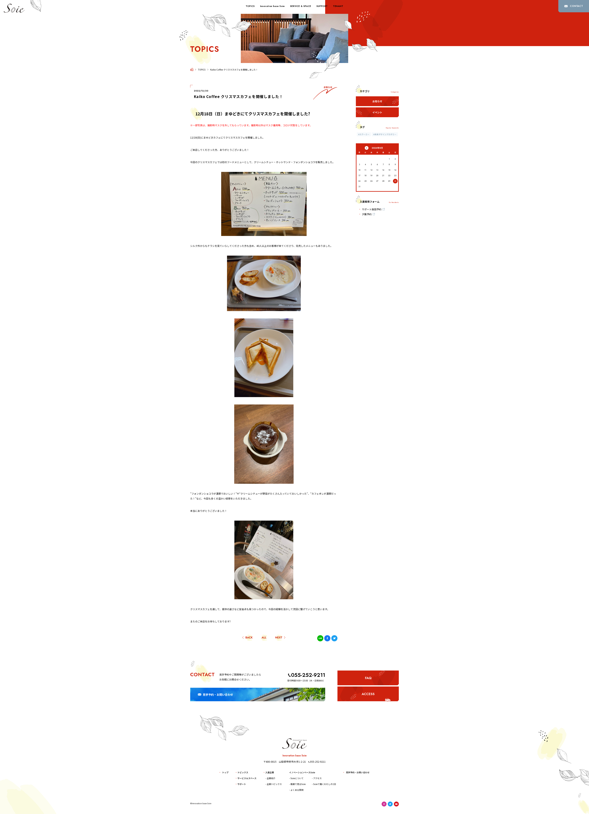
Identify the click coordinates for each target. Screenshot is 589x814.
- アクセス (317, 778)
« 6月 (366, 148)
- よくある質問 (296, 789)
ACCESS (368, 693)
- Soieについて (296, 778)
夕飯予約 (367, 214)
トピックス (242, 772)
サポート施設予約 (371, 209)
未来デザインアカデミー (385, 134)
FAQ (368, 677)
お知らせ (377, 101)
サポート (241, 784)
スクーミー (364, 134)
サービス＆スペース (246, 778)
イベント (377, 112)
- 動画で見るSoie (297, 784)
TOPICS (202, 70)
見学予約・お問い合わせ (218, 694)
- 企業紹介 (270, 778)
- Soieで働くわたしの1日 (324, 784)
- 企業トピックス (273, 784)
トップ (225, 772)
